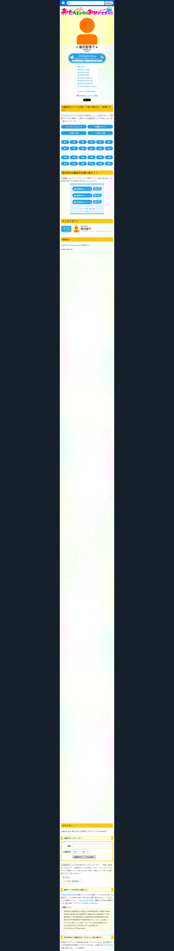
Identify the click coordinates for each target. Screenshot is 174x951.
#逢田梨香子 (81, 67)
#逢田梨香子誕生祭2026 (85, 80)
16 (100, 157)
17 (108, 157)
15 (91, 157)
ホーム (63, 5)
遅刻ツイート (101, 126)
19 (73, 163)
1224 (101, 133)
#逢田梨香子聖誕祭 (83, 75)
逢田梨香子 (73, 881)
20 (82, 163)
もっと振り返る (87, 208)
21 (91, 163)
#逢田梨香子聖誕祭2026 (85, 83)
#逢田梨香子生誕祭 (83, 69)
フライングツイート (75, 126)
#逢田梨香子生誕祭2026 (85, 78)
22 (100, 163)
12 (65, 157)
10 (100, 148)
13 (73, 157)
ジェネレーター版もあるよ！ (87, 91)
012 (74, 133)
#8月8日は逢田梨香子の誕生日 (87, 86)
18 (65, 163)
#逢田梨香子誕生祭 (83, 72)
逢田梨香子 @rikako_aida (70, 245)
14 (82, 157)
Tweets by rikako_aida (67, 249)
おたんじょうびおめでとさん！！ (87, 10)
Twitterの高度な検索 (68, 894)
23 (108, 163)
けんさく (109, 3)
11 (108, 148)
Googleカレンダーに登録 (88, 95)
